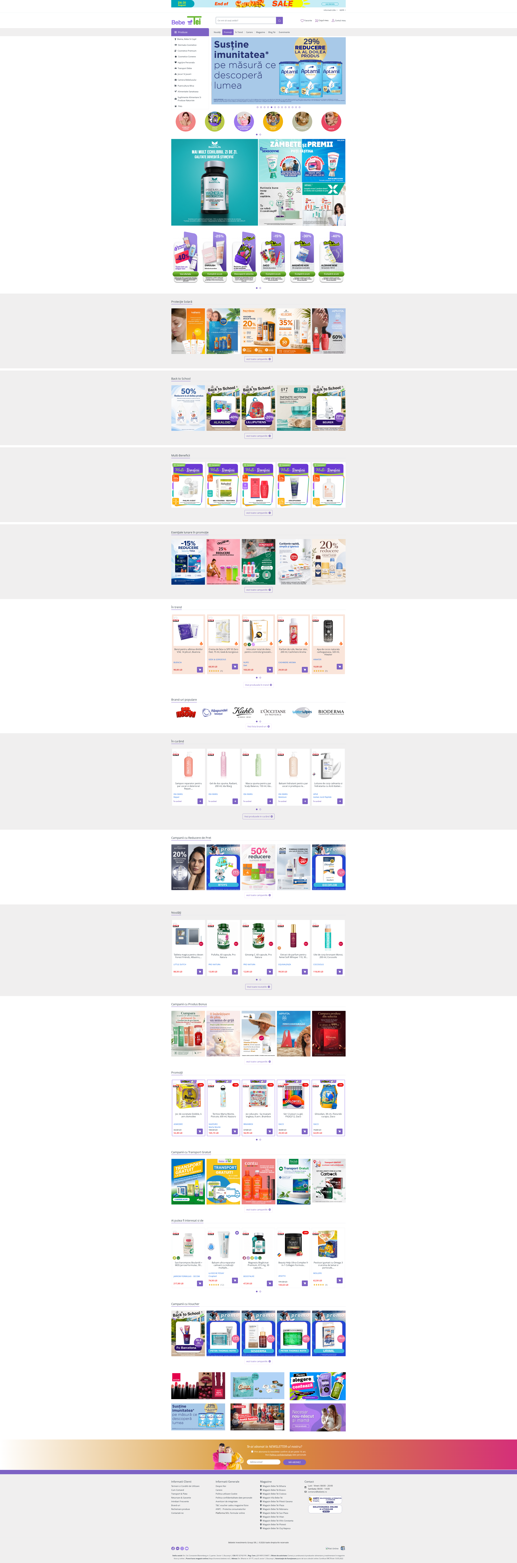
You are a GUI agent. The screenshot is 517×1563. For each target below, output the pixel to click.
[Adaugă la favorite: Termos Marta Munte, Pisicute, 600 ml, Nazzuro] (210, 1084)
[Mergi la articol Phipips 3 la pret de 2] (292, 107)
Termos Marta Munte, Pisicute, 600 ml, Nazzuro (223, 1115)
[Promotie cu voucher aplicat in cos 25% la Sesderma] (258, 1333)
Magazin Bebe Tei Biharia (274, 1486)
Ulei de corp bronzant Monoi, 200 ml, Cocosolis (328, 956)
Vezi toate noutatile (257, 986)
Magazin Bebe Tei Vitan (273, 1516)
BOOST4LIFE (248, 1276)
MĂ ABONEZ (295, 1462)
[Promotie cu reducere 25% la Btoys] (223, 867)
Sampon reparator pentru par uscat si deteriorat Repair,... (188, 786)
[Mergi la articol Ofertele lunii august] (264, 107)
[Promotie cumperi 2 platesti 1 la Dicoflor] (329, 867)
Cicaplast (213, 1276)
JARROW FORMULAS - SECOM (187, 1276)
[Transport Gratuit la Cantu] (258, 1181)
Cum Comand (177, 1490)
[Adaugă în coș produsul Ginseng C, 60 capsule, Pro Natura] (270, 972)
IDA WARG (178, 794)
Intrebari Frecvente (180, 1501)
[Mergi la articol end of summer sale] (257, 107)
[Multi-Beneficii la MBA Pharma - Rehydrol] (223, 485)
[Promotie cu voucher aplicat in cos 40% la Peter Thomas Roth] (294, 1333)
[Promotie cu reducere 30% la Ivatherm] (188, 331)
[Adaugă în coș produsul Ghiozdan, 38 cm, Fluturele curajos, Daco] (340, 1131)
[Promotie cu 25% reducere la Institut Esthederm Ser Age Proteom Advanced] (188, 867)
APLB (315, 794)
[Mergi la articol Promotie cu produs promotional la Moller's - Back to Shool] (282, 107)
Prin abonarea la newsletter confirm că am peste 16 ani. (280, 1451)
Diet (245, 665)
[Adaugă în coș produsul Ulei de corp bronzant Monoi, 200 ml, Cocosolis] (340, 972)
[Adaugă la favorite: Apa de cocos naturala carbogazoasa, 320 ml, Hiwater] (315, 618)
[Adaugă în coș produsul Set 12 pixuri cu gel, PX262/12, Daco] (305, 1131)
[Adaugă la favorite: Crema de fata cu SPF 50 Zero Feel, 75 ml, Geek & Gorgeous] (210, 618)
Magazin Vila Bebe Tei (273, 1497)
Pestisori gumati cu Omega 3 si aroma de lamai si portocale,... (328, 1265)
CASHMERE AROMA (287, 662)
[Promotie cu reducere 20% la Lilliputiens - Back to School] (258, 408)
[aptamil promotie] (199, 1416)
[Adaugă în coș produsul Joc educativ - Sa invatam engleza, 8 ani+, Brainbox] (270, 1131)
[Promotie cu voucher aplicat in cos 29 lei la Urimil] (329, 1333)
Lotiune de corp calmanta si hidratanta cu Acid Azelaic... (328, 784)
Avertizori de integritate (226, 1501)
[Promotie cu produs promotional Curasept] (188, 1034)
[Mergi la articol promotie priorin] (285, 107)
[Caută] (279, 20)
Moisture (282, 797)
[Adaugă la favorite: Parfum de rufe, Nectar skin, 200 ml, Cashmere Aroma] (280, 618)
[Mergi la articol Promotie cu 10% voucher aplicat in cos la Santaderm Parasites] (275, 107)
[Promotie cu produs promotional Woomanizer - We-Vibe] (329, 1034)
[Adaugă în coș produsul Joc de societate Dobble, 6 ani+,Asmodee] (200, 1131)
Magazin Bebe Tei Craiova (274, 1493)
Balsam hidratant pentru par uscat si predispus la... (293, 784)
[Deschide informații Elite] (176, 621)
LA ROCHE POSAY (216, 1273)
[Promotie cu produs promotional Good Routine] (280, 204)
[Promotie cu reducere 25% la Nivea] (223, 331)
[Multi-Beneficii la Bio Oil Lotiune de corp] (329, 485)
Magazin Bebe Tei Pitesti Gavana (277, 1501)
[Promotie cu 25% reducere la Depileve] (223, 562)
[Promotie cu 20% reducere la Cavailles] (329, 562)
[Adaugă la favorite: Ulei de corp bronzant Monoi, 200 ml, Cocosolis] (314, 924)
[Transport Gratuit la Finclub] (294, 1182)
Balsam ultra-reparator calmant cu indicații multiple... (223, 1265)
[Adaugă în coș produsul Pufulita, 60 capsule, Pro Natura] (235, 972)
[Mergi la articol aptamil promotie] (271, 107)
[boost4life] (214, 182)
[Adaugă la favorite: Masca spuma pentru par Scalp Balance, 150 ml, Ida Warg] (244, 752)
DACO (281, 1124)
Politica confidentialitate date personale (234, 1497)
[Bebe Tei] (186, 20)
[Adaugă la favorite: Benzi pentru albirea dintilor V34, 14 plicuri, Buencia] (175, 618)
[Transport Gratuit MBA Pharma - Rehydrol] (223, 1182)
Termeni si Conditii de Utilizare (185, 1486)
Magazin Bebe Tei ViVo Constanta (278, 1520)
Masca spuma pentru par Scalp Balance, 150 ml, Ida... (258, 784)
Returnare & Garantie (181, 1497)
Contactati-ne (177, 1513)
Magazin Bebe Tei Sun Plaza (275, 1513)
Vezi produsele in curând (257, 816)
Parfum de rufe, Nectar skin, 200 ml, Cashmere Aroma (293, 650)
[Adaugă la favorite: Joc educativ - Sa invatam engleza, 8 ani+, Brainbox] (244, 1084)
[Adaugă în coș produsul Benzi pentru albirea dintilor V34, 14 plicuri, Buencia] (200, 670)
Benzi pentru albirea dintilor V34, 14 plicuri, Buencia (188, 650)
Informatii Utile (330, 10)
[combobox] (246, 20)
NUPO (246, 662)
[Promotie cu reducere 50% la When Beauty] (258, 867)
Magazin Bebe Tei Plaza (273, 1505)
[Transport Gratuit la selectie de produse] (188, 1182)
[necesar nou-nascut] (318, 1417)
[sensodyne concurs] (302, 160)
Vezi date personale (285, 1454)
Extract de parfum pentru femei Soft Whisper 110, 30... (293, 956)
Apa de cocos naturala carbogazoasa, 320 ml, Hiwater (328, 652)
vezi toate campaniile (257, 359)
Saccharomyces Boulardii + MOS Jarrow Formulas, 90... (188, 1263)
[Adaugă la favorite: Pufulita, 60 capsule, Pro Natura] (209, 924)
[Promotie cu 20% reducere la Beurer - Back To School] (329, 408)
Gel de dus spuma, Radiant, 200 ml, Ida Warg (223, 784)
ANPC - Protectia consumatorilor (231, 1509)
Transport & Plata (179, 1493)
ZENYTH (282, 1276)
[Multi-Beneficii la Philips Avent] (188, 485)
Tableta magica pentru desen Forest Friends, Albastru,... (188, 956)
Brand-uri (175, 1505)
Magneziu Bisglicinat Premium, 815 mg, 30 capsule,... (258, 1265)
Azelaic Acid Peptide (322, 797)
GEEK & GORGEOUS (217, 659)
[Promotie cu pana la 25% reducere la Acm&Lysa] (294, 867)
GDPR (342, 10)
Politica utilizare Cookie (226, 1493)
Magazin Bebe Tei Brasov (274, 1490)
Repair (176, 797)
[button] (200, 801)
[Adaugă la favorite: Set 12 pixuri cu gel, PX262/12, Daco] (279, 1084)
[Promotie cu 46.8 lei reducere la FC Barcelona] (188, 1333)
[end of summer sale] (258, 3)
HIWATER (317, 659)
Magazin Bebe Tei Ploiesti (274, 1524)
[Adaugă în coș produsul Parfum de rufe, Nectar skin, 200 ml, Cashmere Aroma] (305, 670)
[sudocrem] (258, 1416)
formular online (237, 1513)
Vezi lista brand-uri (257, 726)
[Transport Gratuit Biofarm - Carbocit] (329, 1181)
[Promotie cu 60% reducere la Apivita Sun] (329, 331)
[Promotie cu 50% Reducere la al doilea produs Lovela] (188, 408)
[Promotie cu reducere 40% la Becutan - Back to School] (223, 408)
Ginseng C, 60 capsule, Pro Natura (258, 956)
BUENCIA (178, 662)
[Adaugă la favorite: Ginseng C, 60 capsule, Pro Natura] (244, 924)
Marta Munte (215, 1127)
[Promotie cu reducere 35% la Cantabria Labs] (294, 331)
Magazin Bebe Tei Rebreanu (275, 1509)
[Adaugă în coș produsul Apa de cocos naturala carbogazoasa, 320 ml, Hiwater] (340, 666)
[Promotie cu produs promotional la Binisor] (223, 1034)
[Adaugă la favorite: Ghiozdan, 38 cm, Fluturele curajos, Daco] (314, 1084)
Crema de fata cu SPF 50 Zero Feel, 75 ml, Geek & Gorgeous (223, 650)
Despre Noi (221, 1486)
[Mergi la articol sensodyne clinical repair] (289, 107)
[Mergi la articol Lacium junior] (299, 107)
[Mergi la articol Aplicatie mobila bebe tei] (268, 107)
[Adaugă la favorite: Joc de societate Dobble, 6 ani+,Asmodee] (175, 1084)
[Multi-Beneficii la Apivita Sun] (258, 485)
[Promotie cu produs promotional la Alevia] (258, 1034)
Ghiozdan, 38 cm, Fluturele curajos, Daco (328, 1115)
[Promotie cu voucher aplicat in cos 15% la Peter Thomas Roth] (223, 1333)
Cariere (219, 1490)
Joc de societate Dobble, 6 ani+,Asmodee (188, 1115)
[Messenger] (177, 1548)
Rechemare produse (180, 1509)
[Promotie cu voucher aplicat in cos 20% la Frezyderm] (258, 331)
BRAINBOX (248, 1124)
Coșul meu (323, 20)
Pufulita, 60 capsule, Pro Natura (223, 956)
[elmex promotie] (324, 204)
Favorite (308, 20)
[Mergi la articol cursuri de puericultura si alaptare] (278, 107)
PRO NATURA (214, 964)
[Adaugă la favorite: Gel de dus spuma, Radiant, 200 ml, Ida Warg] (209, 752)
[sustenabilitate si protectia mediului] (318, 1386)
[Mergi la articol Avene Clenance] (296, 107)
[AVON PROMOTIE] (199, 1385)
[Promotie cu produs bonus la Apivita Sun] (294, 1034)
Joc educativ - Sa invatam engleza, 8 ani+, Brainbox (258, 1115)
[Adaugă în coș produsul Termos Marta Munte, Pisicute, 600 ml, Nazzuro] (235, 1131)
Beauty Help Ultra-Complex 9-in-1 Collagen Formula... (293, 1263)
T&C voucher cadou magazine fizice (232, 1505)
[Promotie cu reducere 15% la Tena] (188, 562)
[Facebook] (173, 1548)
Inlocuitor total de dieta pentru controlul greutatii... (258, 650)
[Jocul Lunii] (258, 1385)
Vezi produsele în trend (257, 684)
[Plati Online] (332, 1548)
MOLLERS (317, 1273)
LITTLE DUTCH (180, 964)
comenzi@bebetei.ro (317, 1491)
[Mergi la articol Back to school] (261, 107)
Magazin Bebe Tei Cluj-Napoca (276, 1528)
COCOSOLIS (318, 964)
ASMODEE (178, 1124)
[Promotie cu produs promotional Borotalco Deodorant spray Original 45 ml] (258, 562)
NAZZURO (213, 1124)
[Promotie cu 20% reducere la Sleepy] (294, 562)
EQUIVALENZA (284, 964)
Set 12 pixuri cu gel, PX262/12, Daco (293, 1115)
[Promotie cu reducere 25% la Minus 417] (294, 408)
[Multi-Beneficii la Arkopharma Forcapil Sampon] (294, 485)
